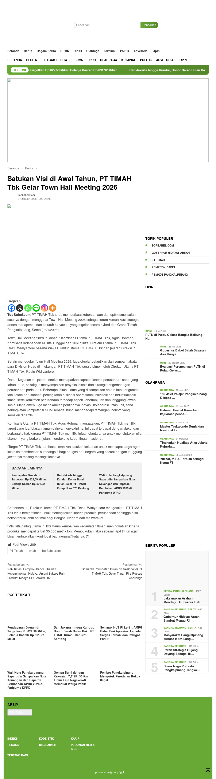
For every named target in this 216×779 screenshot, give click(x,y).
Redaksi (13, 745)
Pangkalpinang (183, 591)
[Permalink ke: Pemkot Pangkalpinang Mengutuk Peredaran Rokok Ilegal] (121, 657)
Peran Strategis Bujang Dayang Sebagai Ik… (180, 652)
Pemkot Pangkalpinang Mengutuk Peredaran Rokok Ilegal (120, 676)
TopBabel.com (51, 550)
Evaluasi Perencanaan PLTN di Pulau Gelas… (182, 368)
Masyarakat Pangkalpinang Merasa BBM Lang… (183, 637)
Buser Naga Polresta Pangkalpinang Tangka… (181, 668)
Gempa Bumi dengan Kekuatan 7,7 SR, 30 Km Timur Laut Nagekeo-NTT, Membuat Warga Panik (72, 678)
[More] (52, 308)
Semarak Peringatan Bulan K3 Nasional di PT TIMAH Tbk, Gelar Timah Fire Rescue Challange (112, 571)
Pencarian (149, 25)
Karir (75, 738)
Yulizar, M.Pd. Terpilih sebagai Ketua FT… (182, 460)
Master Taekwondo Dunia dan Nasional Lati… (182, 428)
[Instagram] (44, 308)
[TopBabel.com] (40, 25)
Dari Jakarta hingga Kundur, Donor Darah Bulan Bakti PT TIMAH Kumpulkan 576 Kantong (73, 481)
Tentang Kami (17, 755)
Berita (167, 591)
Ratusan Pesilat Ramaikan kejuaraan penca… (179, 412)
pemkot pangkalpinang (170, 274)
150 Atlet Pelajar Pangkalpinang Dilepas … (183, 396)
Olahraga (167, 390)
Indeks (12, 738)
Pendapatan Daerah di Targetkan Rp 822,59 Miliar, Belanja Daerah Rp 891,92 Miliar (29, 481)
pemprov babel (164, 267)
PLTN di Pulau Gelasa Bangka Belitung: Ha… (174, 336)
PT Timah (16, 550)
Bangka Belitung (174, 609)
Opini (148, 331)
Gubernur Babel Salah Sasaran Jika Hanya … (183, 352)
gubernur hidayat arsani (171, 253)
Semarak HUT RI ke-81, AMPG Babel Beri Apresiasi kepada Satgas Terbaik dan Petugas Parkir (121, 633)
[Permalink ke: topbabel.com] (11, 196)
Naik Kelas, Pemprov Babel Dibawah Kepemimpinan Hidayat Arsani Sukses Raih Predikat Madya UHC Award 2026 (36, 571)
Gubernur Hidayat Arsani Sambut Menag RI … (181, 618)
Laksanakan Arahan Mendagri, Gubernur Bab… (183, 600)
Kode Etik (46, 738)
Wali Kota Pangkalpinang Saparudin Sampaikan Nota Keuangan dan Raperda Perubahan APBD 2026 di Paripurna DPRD (117, 484)
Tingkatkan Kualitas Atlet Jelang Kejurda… (184, 444)
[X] (19, 308)
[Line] (36, 308)
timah (32, 550)
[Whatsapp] (28, 308)
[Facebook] (11, 308)
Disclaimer (47, 745)
